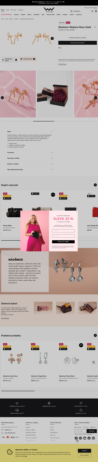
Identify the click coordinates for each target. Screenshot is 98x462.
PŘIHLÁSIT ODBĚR (63, 242)
